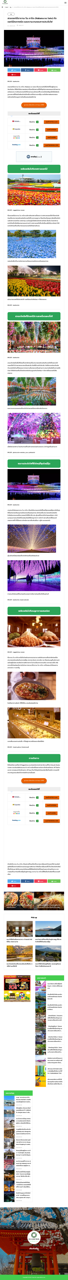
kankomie (16, 81)
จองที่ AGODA (52, 137)
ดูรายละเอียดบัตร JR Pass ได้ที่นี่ (34, 105)
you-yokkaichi (30, 452)
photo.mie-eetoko (19, 452)
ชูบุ (11, 14)
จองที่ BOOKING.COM (51, 145)
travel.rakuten (24, 600)
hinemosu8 (25, 747)
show (39, 157)
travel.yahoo (17, 747)
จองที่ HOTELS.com (51, 122)
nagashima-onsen (19, 210)
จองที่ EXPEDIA (51, 129)
